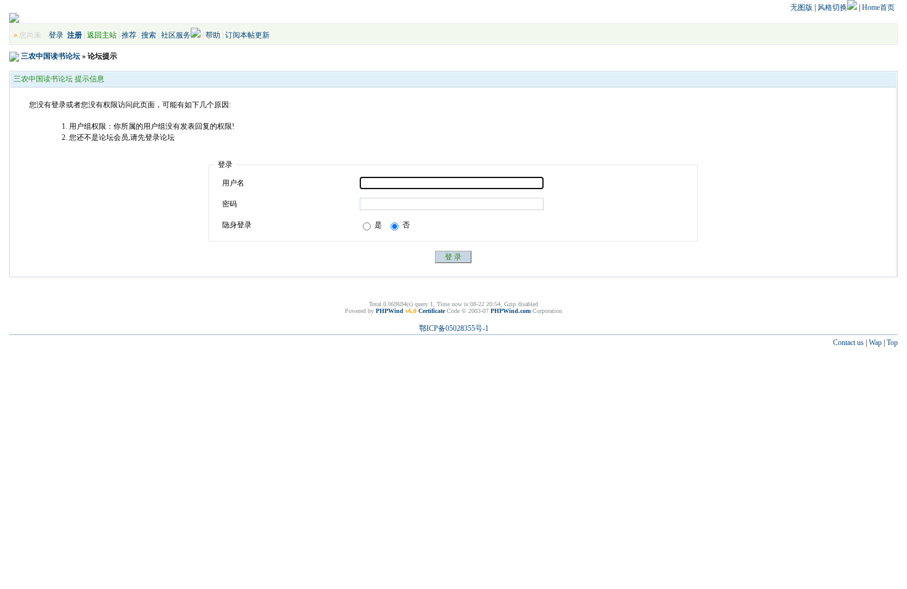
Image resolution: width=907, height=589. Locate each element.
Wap (875, 342)
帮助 (212, 35)
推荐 (129, 35)
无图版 (801, 7)
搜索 (148, 35)
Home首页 (878, 7)
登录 (56, 35)
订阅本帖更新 (247, 35)
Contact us (848, 342)
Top (892, 342)
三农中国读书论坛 (50, 56)
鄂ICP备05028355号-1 (454, 328)
